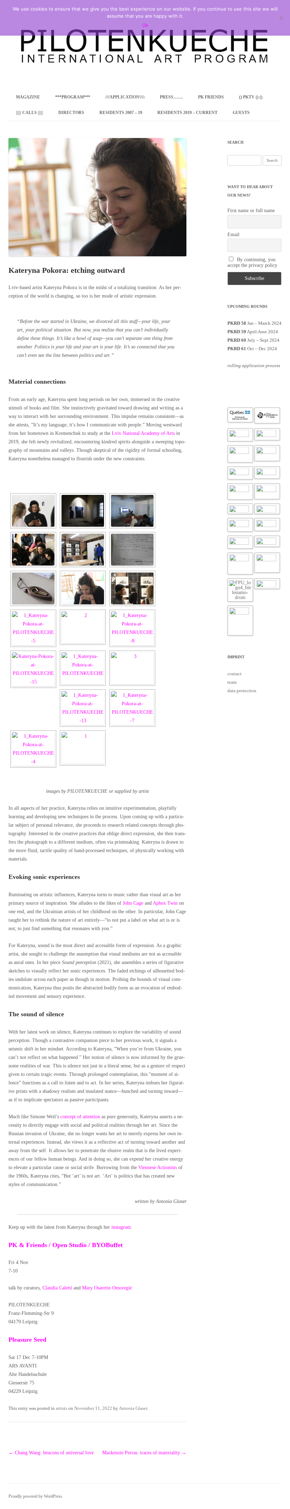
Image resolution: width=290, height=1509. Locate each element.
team (232, 682)
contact (234, 673)
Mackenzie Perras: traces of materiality (144, 1452)
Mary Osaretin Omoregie (107, 1288)
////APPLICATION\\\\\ (125, 97)
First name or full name (251, 210)
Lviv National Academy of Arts (143, 433)
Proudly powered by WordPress (35, 1496)
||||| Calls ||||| (29, 112)
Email (233, 234)
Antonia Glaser (133, 1408)
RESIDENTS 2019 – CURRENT (187, 112)
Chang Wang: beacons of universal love (51, 1452)
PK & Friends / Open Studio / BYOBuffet (65, 1244)
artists (61, 1408)
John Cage (133, 903)
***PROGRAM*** (72, 97)
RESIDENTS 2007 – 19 (120, 112)
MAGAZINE (28, 97)
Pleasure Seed (27, 1339)
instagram (121, 1227)
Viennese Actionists (157, 1167)
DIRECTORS (71, 112)
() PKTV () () (250, 97)
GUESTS (241, 112)
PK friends (211, 97)
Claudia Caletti (57, 1288)
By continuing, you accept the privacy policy (252, 262)
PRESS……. (171, 97)
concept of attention (80, 1116)
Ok (145, 25)
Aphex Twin (165, 903)
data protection (241, 690)
